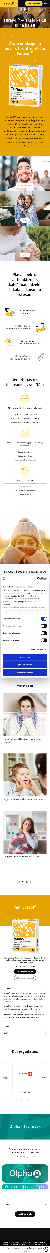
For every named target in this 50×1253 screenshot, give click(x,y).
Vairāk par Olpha (25, 1214)
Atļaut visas (25, 657)
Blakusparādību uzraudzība (25, 978)
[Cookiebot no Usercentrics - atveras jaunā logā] (37, 578)
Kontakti (6, 1204)
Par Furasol (8, 988)
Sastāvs (6, 1026)
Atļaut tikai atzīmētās (25, 665)
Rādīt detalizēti (37, 650)
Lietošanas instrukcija (25, 971)
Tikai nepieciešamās (25, 672)
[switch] (44, 626)
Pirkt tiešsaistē (34, 3)
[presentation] (21, 1100)
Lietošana (7, 1033)
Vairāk (25, 882)
